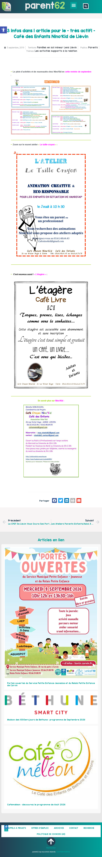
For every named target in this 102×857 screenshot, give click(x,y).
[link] (3, 29)
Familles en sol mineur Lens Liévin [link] (57, 47)
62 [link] (59, 5)
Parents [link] (93, 47)
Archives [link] (59, 828)
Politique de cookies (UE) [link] (51, 834)
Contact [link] (73, 828)
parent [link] (39, 5)
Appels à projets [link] (17, 828)
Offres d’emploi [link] (40, 828)
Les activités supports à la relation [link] (56, 51)
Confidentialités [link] (63, 852)
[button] (73, 5)
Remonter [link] (51, 848)
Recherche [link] (89, 828)
